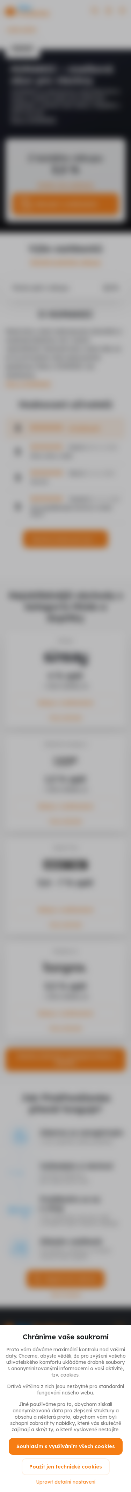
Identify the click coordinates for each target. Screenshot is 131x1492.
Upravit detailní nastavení (65, 1482)
